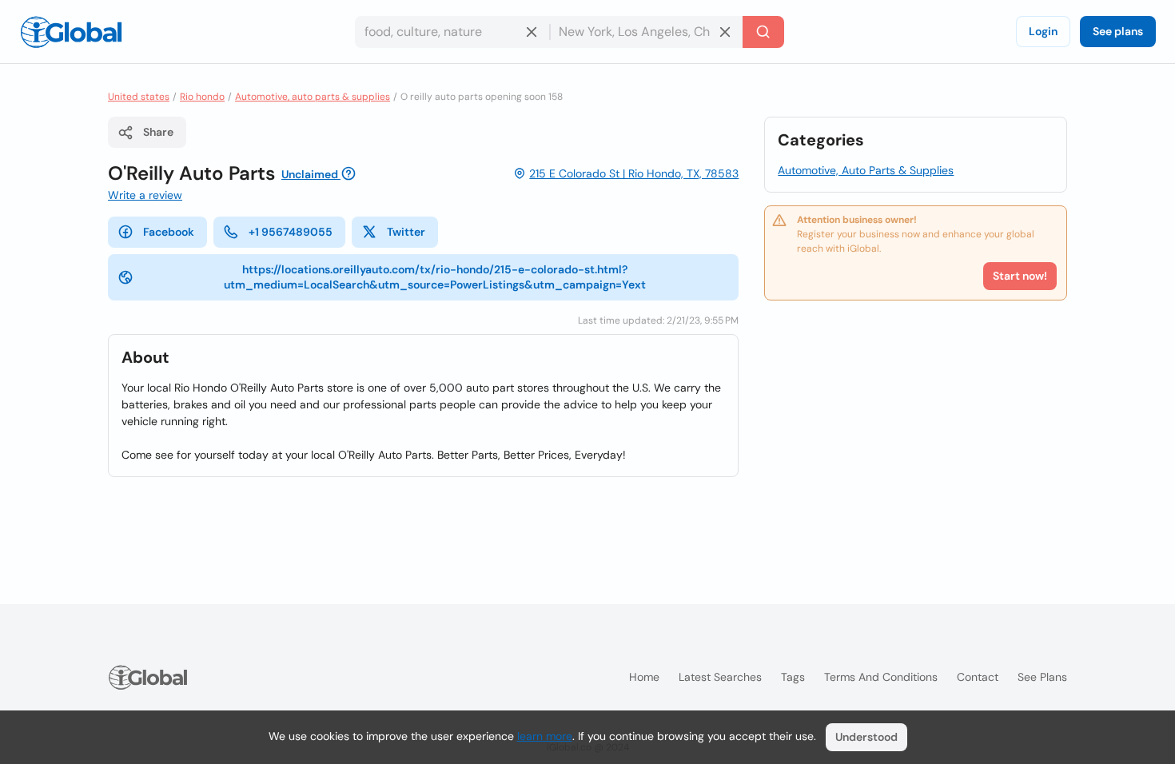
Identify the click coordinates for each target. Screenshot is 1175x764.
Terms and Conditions (881, 677)
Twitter (406, 232)
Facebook (168, 232)
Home (644, 677)
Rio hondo (202, 96)
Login (1043, 31)
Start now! (1020, 276)
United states (138, 96)
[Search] (763, 32)
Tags (793, 677)
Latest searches (720, 677)
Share (158, 132)
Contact (977, 677)
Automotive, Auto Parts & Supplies (866, 170)
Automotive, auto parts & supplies (312, 96)
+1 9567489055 (291, 232)
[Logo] (71, 32)
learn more (544, 736)
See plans (1118, 31)
